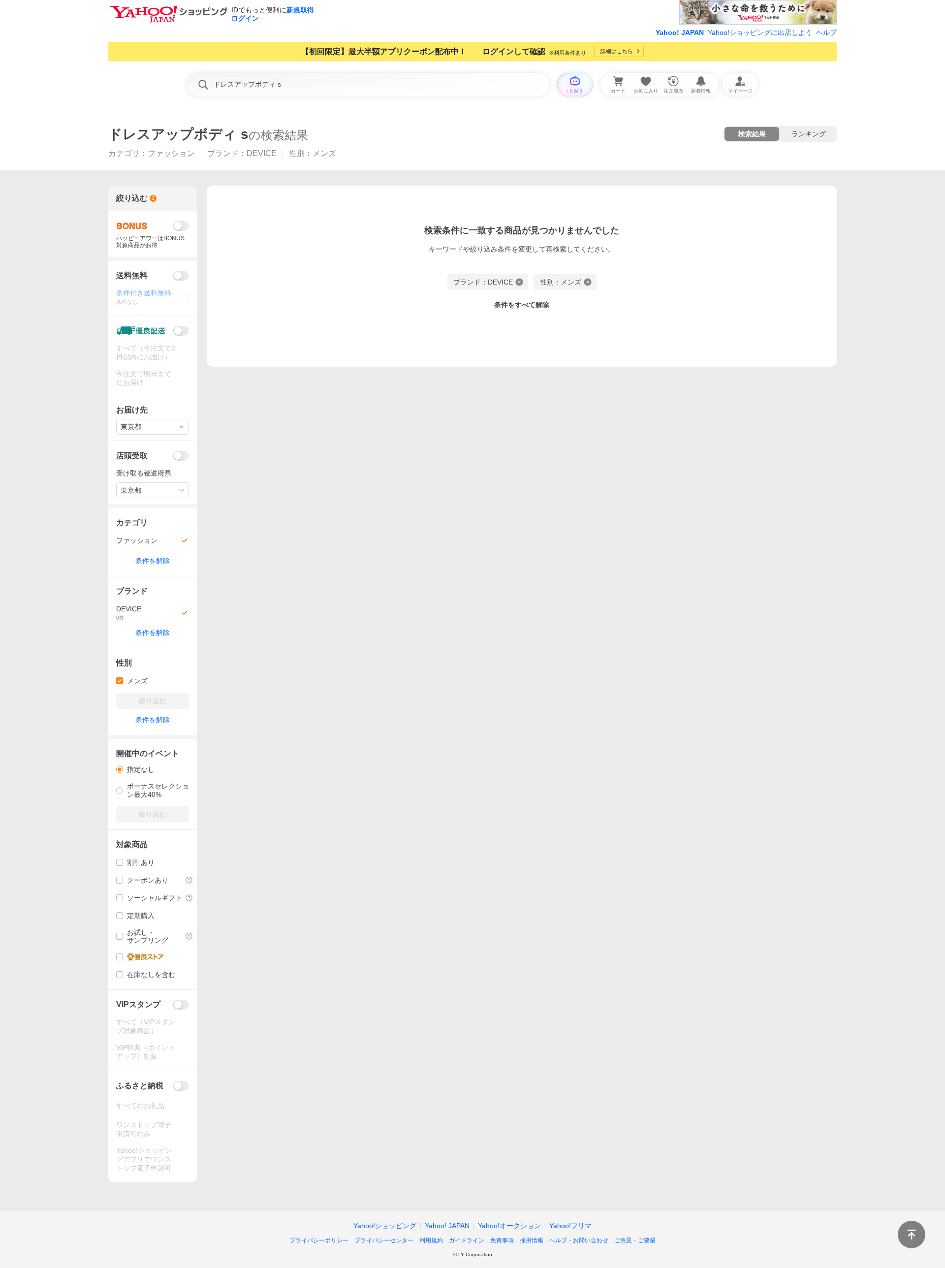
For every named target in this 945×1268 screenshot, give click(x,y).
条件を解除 (152, 561)
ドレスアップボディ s (178, 134)
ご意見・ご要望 (635, 1240)
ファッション (171, 153)
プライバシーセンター (383, 1240)
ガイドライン (466, 1240)
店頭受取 (132, 455)
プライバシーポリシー (318, 1240)
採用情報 (531, 1240)
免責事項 (502, 1240)
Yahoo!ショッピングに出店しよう (760, 32)
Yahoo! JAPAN (680, 32)
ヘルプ (826, 32)
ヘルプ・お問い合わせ (578, 1240)
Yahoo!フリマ (570, 1226)
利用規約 (431, 1240)
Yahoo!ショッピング (384, 1226)
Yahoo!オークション (509, 1226)
